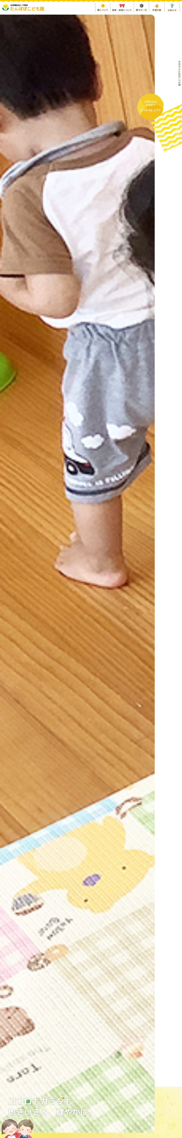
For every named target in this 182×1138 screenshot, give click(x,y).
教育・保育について (122, 10)
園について (102, 10)
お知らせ (172, 10)
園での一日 (141, 10)
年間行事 (156, 10)
